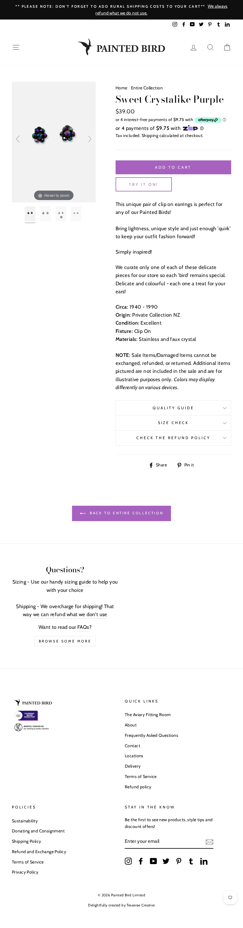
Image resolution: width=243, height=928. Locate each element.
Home (121, 88)
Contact (132, 745)
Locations (134, 755)
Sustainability (25, 821)
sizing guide (78, 582)
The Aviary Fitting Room (148, 714)
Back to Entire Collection (126, 513)
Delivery (132, 766)
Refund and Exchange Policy (39, 851)
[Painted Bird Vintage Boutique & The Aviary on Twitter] (166, 861)
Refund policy (138, 787)
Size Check (173, 422)
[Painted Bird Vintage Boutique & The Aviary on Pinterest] (178, 861)
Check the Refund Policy (173, 438)
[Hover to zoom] (54, 141)
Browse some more (65, 641)
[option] (121, 10)
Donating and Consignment (38, 831)
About (131, 725)
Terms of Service (141, 776)
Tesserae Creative (141, 905)
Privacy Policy (25, 872)
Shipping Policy (26, 841)
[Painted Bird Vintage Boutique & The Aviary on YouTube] (153, 861)
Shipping (150, 135)
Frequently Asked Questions (151, 735)
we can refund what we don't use (70, 614)
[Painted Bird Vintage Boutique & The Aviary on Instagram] (128, 861)
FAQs (83, 627)
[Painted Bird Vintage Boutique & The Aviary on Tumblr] (191, 861)
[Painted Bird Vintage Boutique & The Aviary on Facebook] (140, 861)
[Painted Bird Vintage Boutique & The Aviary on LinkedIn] (203, 861)
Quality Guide (173, 408)
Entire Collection (147, 88)
